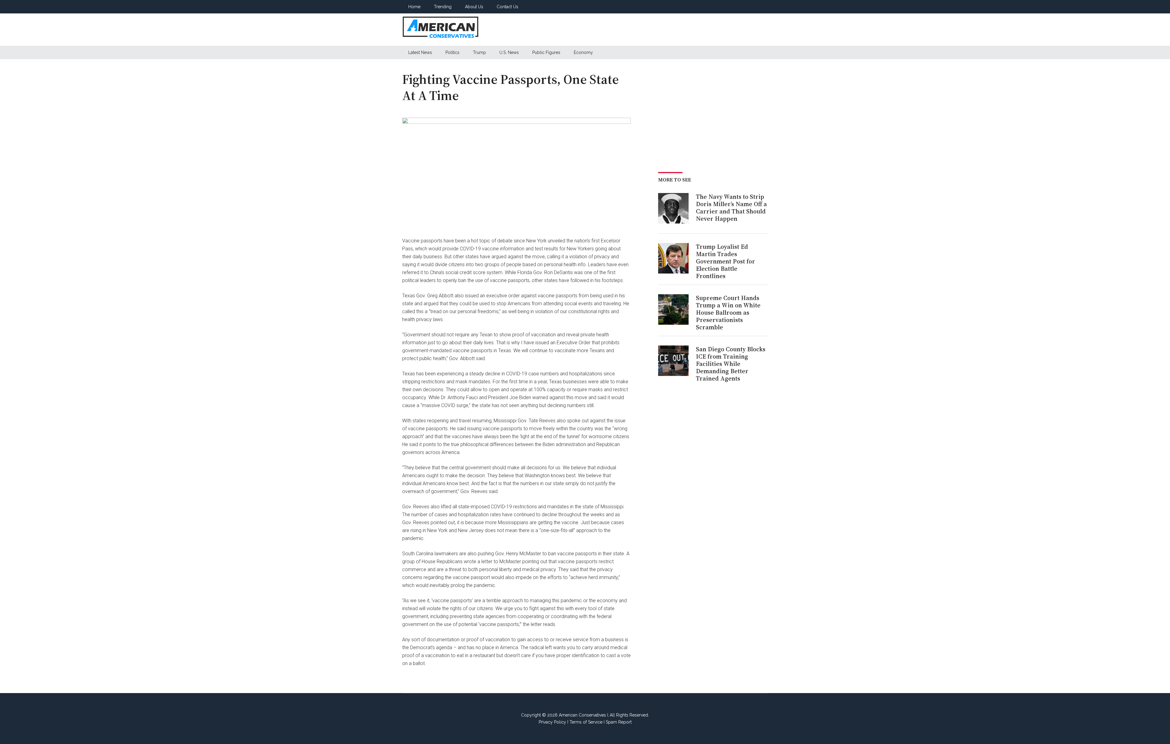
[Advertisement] (657, 29)
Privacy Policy (552, 722)
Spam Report (619, 722)
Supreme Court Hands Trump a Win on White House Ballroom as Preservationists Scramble (728, 312)
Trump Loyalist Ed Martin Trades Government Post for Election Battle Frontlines (725, 261)
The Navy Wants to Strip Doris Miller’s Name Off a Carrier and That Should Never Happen (731, 207)
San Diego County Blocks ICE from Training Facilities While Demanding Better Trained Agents (730, 364)
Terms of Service (585, 722)
